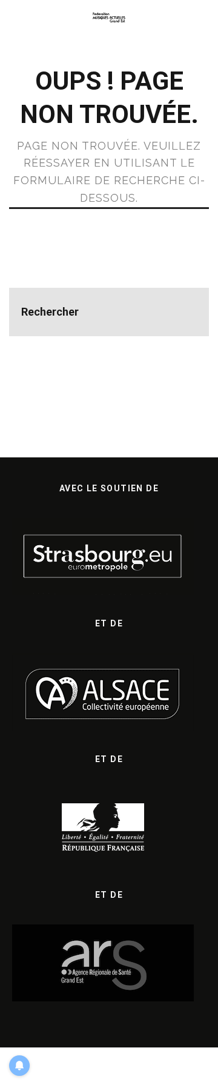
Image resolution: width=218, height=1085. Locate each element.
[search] (184, 312)
